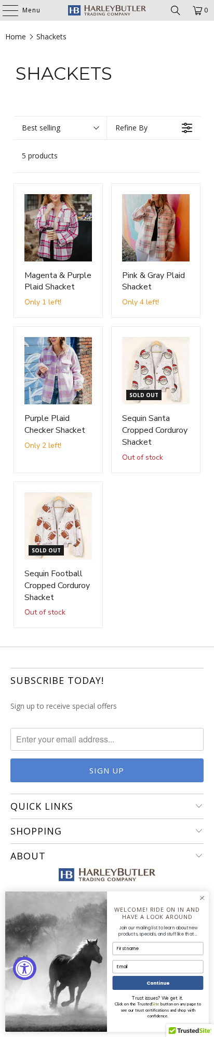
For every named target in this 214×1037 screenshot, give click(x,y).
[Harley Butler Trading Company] (107, 10)
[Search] (175, 10)
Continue (157, 983)
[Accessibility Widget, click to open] (24, 968)
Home (15, 36)
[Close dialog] (202, 898)
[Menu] (5, 10)
